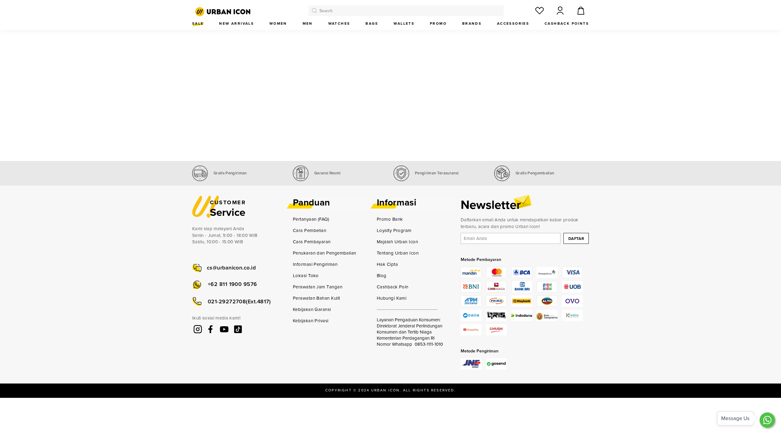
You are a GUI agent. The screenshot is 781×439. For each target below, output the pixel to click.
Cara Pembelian (309, 230)
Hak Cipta (387, 264)
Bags (371, 23)
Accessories (513, 23)
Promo (438, 23)
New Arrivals (236, 23)
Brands (471, 23)
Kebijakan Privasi (311, 320)
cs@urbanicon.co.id (231, 268)
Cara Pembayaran (312, 241)
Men (308, 23)
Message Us (735, 418)
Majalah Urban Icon (397, 241)
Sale (198, 23)
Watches (339, 23)
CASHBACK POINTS (567, 23)
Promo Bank (390, 219)
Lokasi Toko (306, 275)
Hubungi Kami (391, 298)
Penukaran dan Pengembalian (324, 253)
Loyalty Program (394, 230)
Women (278, 23)
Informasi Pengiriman (315, 264)
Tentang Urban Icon (398, 253)
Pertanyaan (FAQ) (311, 219)
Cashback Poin (392, 287)
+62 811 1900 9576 (232, 284)
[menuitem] (198, 24)
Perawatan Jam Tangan (317, 287)
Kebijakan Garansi (312, 309)
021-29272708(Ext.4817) (239, 301)
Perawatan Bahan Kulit (316, 298)
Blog (382, 275)
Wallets (404, 23)
